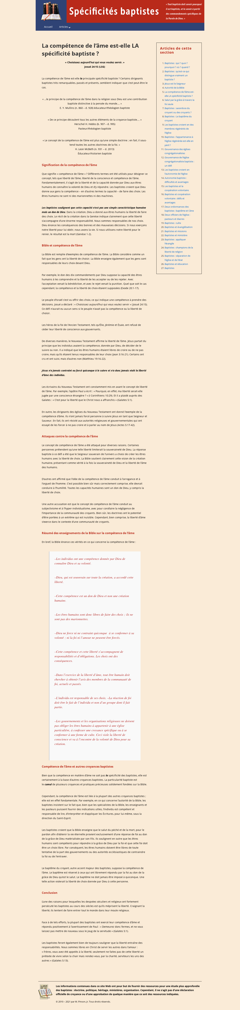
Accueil (48, 26)
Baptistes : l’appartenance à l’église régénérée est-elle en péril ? (179, 141)
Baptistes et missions (176, 231)
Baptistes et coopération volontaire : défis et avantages (177, 198)
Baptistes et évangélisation (179, 227)
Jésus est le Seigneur (175, 83)
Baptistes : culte (173, 223)
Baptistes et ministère (176, 235)
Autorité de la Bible (174, 87)
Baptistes (169, 268)
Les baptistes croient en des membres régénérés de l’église (179, 128)
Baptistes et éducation (176, 264)
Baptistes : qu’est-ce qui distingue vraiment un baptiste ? (177, 75)
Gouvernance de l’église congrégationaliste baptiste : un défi (179, 161)
